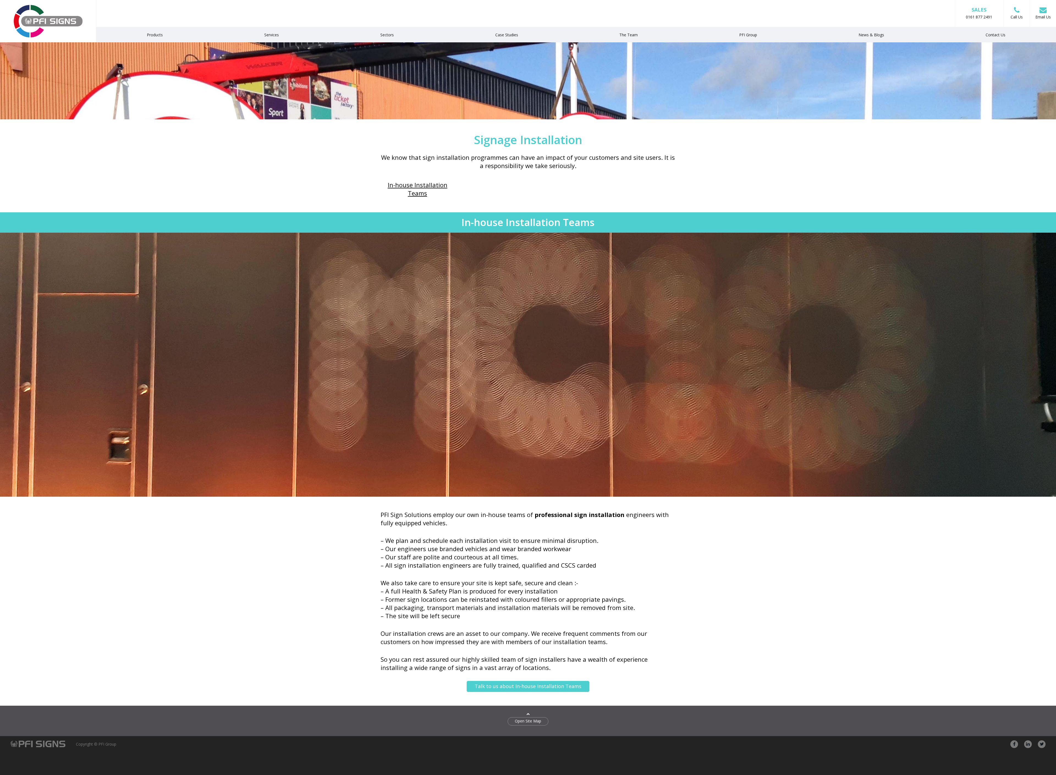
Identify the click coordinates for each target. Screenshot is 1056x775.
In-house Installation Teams (417, 189)
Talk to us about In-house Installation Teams (528, 686)
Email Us (1043, 17)
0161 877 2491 (979, 13)
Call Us (1017, 17)
